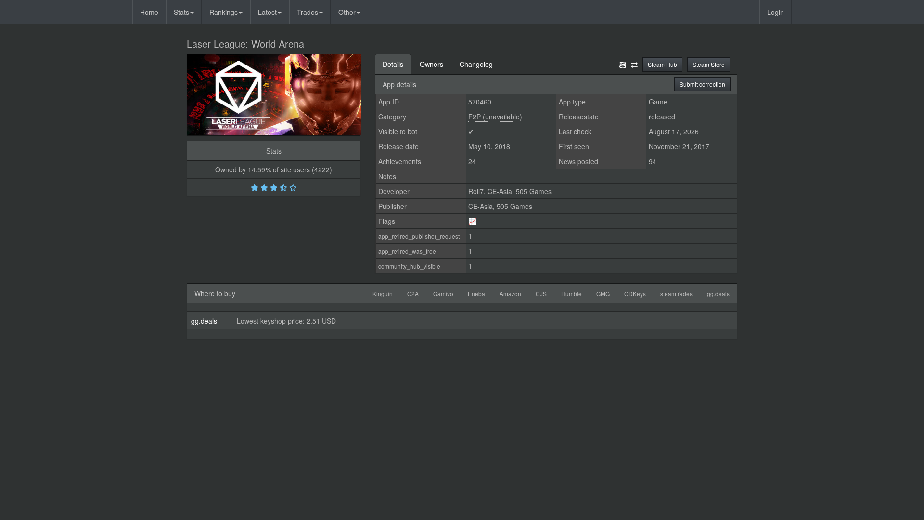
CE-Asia (500, 191)
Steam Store (709, 64)
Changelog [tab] (476, 64)
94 (652, 161)
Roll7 (476, 191)
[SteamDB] (622, 64)
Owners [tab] (431, 64)
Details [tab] (393, 64)
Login (775, 12)
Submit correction (702, 84)
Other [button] (347, 12)
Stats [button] (181, 12)
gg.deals (204, 320)
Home (149, 12)
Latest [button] (267, 12)
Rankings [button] (223, 12)
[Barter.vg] (634, 64)
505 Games (534, 191)
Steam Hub (662, 64)
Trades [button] (307, 12)
